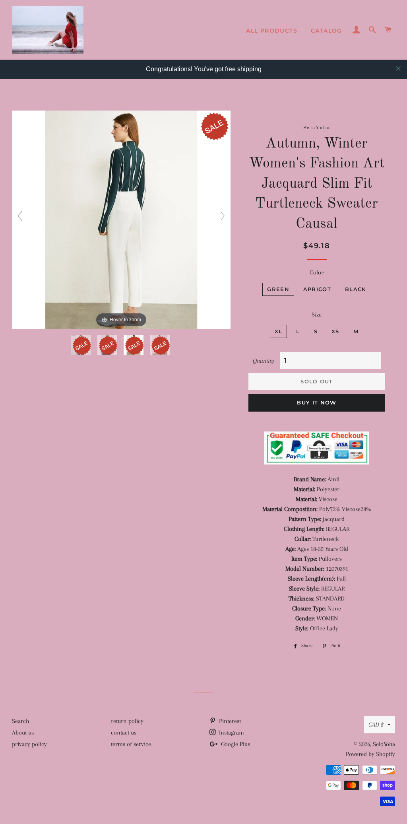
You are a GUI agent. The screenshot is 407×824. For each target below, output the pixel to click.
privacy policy (29, 744)
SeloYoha (384, 744)
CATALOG (326, 30)
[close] (398, 68)
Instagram (230, 732)
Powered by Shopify (370, 754)
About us (23, 732)
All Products (271, 30)
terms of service (131, 744)
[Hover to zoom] (121, 219)
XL (279, 331)
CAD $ (376, 724)
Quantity (263, 360)
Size (317, 314)
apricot (317, 289)
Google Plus (234, 744)
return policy (127, 721)
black (355, 289)
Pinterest (229, 721)
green (278, 289)
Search (20, 721)
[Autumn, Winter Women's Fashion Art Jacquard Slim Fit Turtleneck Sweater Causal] (82, 345)
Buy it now (316, 402)
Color (317, 272)
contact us (123, 732)
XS (335, 331)
